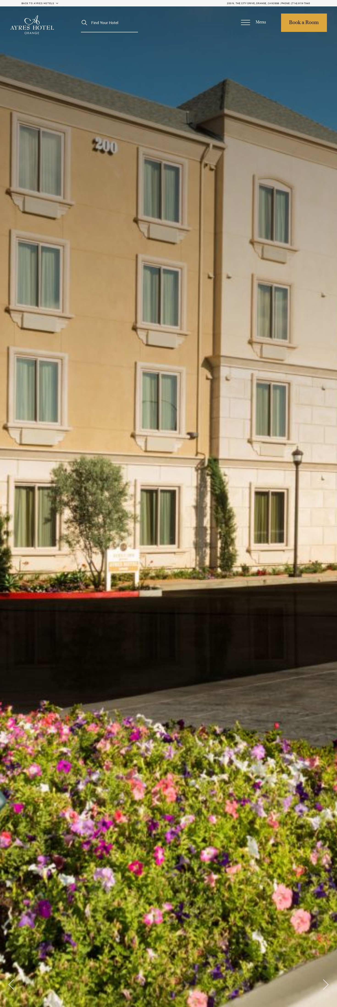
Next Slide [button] (324, 984)
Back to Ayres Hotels (38, 3)
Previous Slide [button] (12, 984)
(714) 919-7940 (300, 3)
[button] (253, 23)
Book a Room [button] (304, 22)
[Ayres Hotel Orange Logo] (32, 24)
